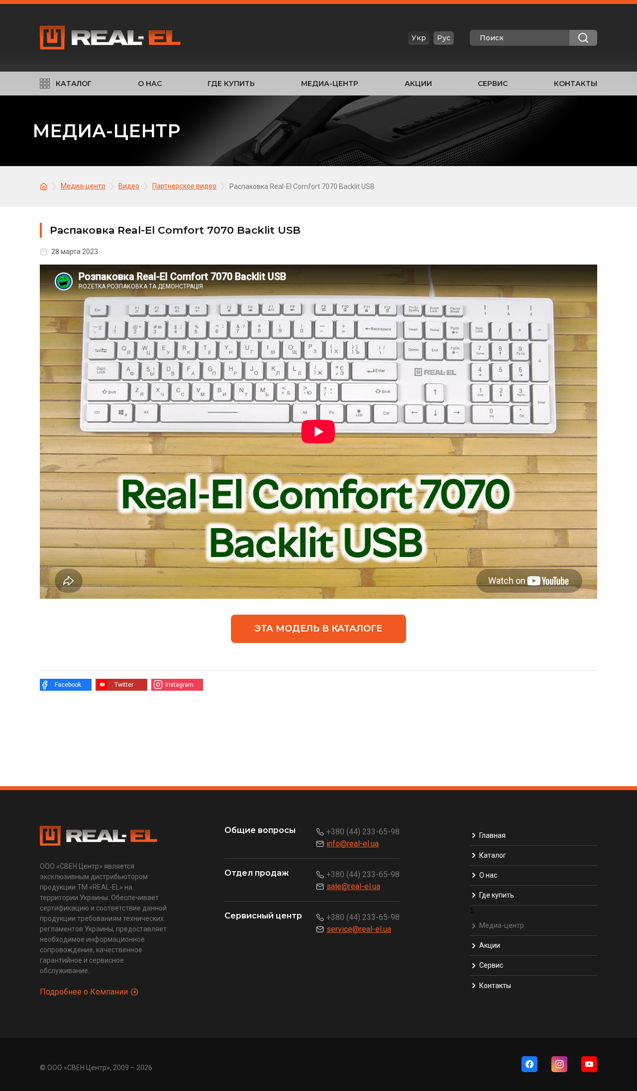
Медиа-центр (329, 83)
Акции (418, 83)
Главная (492, 835)
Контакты (575, 83)
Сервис (493, 83)
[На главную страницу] (45, 185)
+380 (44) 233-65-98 (363, 831)
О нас (150, 83)
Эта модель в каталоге (318, 628)
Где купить (231, 83)
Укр (419, 37)
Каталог (74, 83)
